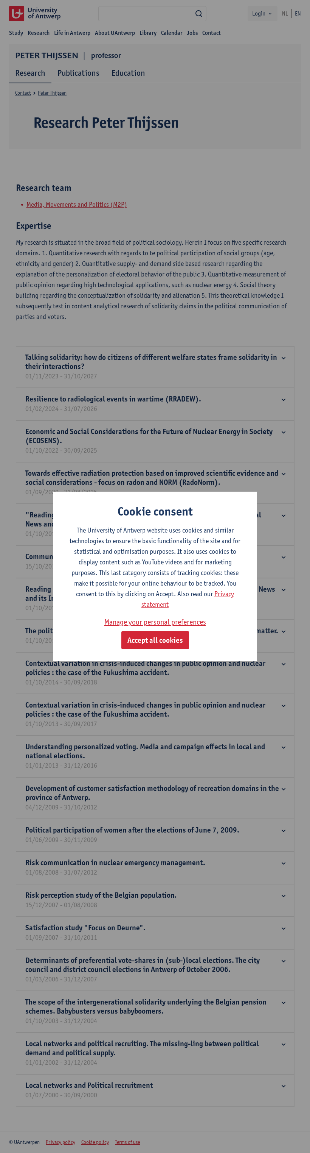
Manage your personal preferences (155, 621)
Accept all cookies (155, 640)
